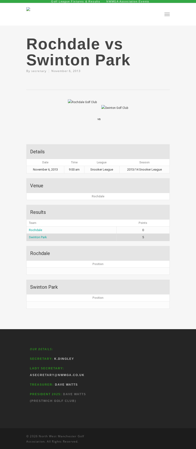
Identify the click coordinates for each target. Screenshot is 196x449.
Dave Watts (66, 384)
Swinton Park (38, 237)
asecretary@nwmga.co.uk (57, 375)
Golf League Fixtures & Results (75, 1)
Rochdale (35, 230)
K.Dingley (64, 358)
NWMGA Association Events (127, 1)
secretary (39, 71)
